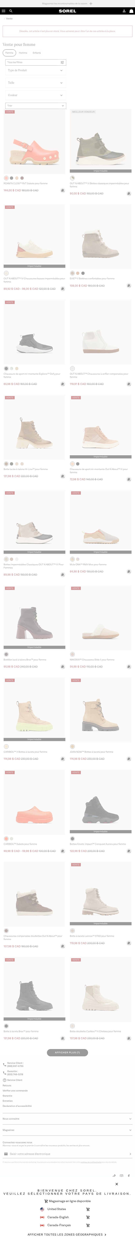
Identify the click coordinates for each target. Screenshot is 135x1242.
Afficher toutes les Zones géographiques (65, 1234)
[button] (3, 11)
